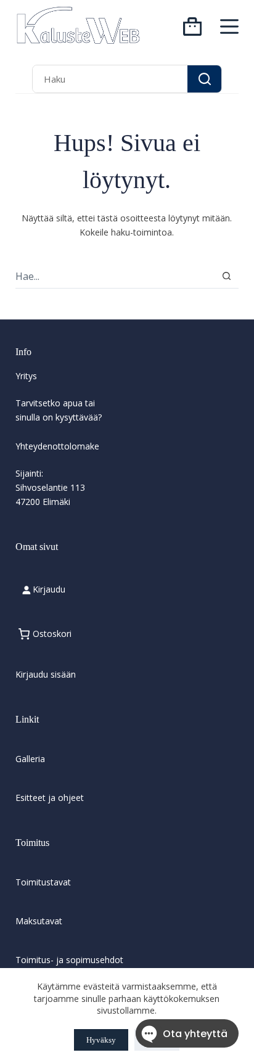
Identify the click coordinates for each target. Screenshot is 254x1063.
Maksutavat (38, 921)
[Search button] (204, 78)
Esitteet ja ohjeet (49, 797)
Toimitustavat (43, 882)
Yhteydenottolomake (57, 446)
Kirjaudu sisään (45, 674)
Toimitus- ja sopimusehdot (69, 960)
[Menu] (229, 26)
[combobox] (110, 78)
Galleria (30, 759)
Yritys (26, 376)
